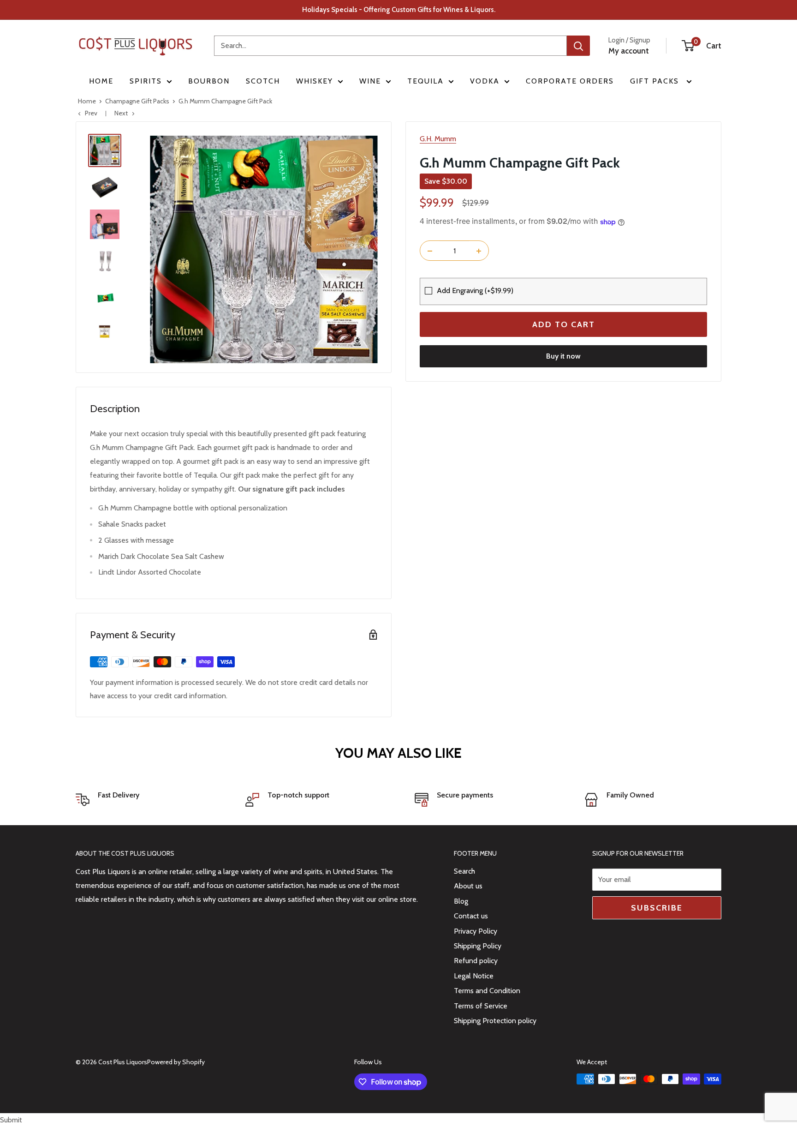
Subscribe (657, 908)
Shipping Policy (477, 945)
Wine (370, 81)
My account (628, 50)
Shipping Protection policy (495, 1020)
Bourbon (209, 81)
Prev (91, 113)
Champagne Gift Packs (137, 101)
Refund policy (476, 960)
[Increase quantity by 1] (478, 251)
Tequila (425, 81)
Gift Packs (656, 81)
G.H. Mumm (438, 138)
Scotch (263, 81)
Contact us (471, 915)
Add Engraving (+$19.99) (475, 291)
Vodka (485, 81)
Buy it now (563, 356)
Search (464, 871)
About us (468, 885)
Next (121, 113)
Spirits (146, 81)
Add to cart (563, 325)
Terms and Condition (487, 990)
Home (101, 81)
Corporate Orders (570, 81)
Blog (461, 901)
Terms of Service (480, 1005)
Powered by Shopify (176, 1062)
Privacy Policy (475, 931)
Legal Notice (474, 975)
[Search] (578, 46)
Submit (11, 1119)
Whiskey (314, 81)
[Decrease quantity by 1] (430, 251)
